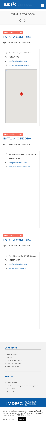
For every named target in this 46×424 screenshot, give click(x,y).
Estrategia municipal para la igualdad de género (22, 386)
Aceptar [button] (21, 419)
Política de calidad (13, 366)
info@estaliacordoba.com (18, 61)
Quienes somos (12, 354)
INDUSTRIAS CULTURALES (13, 32)
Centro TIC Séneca (13, 389)
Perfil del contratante (14, 363)
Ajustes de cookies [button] (9, 419)
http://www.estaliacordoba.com (19, 65)
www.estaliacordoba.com (17, 268)
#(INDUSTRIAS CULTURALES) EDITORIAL (17, 43)
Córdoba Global (12, 392)
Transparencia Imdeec (14, 360)
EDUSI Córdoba (12, 383)
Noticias (9, 357)
